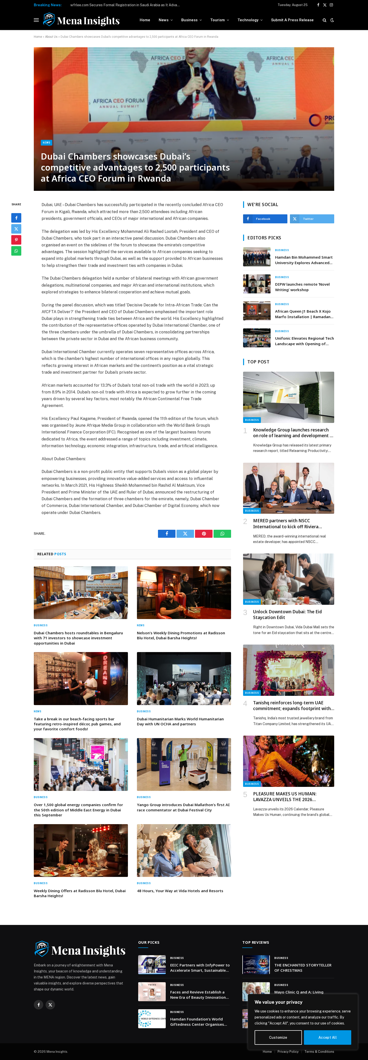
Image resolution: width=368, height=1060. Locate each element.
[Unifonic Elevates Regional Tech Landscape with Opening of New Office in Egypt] (257, 337)
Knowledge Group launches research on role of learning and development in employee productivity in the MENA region (293, 432)
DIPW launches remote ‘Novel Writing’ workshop (302, 287)
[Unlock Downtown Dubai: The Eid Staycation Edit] (288, 579)
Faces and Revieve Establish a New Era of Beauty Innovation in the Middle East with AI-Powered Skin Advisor (198, 994)
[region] (303, 1022)
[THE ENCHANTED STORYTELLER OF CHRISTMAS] (256, 964)
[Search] (324, 20)
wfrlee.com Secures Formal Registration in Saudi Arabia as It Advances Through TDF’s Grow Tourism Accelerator (126, 5)
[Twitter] (16, 229)
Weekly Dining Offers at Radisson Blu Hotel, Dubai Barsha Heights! (80, 893)
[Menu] (36, 20)
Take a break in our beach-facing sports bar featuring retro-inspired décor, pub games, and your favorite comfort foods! (77, 724)
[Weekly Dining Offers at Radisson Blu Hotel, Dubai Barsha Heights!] (81, 850)
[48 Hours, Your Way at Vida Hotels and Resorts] (184, 850)
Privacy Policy (288, 1051)
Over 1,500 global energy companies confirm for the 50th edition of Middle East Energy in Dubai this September (78, 809)
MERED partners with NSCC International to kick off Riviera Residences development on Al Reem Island (291, 523)
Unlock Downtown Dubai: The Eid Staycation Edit (287, 614)
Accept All (327, 1037)
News (163, 20)
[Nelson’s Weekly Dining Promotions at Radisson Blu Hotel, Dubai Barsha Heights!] (184, 592)
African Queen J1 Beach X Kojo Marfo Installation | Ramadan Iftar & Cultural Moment (303, 314)
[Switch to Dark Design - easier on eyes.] (331, 20)
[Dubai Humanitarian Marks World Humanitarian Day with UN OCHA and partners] (184, 678)
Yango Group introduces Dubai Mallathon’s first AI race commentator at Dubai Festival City (183, 807)
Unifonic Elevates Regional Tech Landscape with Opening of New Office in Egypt (304, 341)
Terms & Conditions (319, 1051)
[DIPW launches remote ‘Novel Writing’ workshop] (257, 283)
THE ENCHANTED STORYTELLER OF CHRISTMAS (302, 967)
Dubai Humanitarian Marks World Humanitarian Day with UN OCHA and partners (180, 721)
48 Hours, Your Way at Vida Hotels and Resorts (180, 890)
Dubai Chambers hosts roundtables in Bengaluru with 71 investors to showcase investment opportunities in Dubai (78, 638)
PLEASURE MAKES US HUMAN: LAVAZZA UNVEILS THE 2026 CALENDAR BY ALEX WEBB (284, 796)
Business (189, 20)
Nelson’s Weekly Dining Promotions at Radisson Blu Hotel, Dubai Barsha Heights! (181, 635)
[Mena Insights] (81, 20)
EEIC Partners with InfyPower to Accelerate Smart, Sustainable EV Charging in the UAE (200, 967)
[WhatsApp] (16, 251)
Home (145, 20)
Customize (278, 1037)
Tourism (217, 20)
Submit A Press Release (292, 20)
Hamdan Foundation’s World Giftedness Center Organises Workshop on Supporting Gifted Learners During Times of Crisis (199, 1021)
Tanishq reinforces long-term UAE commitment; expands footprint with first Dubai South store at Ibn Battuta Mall (292, 705)
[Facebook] (16, 218)
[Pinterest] (16, 240)
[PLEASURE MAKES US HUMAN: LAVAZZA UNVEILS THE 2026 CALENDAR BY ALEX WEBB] (288, 761)
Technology (248, 20)
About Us (51, 37)
